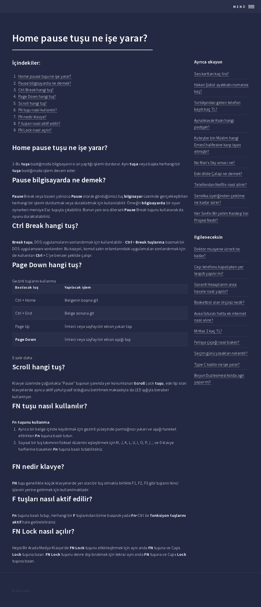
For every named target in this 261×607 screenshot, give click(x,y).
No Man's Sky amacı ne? (214, 162)
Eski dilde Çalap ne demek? (218, 173)
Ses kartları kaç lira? (211, 73)
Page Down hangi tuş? (37, 96)
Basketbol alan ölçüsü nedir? (219, 302)
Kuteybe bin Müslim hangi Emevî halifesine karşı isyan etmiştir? (217, 144)
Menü (239, 7)
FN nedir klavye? (32, 116)
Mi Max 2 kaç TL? (208, 330)
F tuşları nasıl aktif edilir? (39, 123)
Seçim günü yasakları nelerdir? (220, 353)
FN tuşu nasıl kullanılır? (37, 109)
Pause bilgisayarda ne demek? (44, 83)
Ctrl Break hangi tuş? (36, 89)
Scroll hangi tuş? (32, 103)
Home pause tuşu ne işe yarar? (44, 76)
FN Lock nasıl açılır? (34, 129)
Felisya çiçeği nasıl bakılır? (217, 342)
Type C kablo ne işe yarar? (217, 364)
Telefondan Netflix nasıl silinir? (220, 184)
